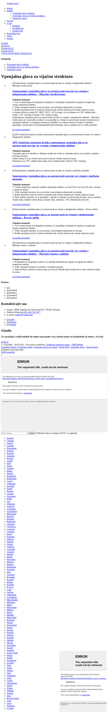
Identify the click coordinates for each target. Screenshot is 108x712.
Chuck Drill (63, 347)
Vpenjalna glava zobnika (23, 13)
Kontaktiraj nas (13, 33)
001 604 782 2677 (32, 312)
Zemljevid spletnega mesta (58, 344)
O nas (9, 23)
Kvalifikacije (18, 28)
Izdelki (10, 11)
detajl (27, 130)
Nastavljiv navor (19, 18)
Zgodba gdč (17, 31)
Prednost (16, 26)
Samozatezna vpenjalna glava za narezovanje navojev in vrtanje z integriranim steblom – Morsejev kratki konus (50, 93)
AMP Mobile (77, 344)
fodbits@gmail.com (24, 315)
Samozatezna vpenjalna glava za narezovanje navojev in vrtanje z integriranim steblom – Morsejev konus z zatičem (50, 252)
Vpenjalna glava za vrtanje (45, 347)
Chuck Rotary (92, 347)
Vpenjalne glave (77, 347)
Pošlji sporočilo (8, 352)
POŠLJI (4, 342)
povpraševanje (18, 130)
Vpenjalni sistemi (8, 347)
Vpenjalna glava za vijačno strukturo (28, 16)
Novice (10, 21)
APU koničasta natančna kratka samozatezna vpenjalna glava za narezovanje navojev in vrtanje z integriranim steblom (50, 144)
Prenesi (10, 38)
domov (10, 8)
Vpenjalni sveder (25, 347)
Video (9, 36)
